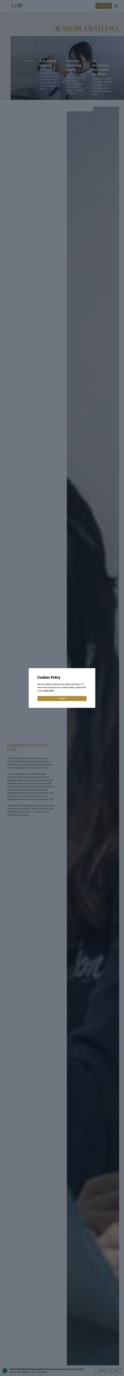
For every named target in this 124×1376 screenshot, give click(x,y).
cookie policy (48, 690)
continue (62, 698)
